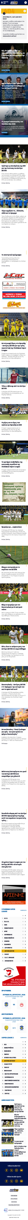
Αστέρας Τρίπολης (6, 101)
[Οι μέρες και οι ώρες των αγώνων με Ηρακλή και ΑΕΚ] (14, 412)
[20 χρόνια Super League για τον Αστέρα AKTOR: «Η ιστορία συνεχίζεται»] (14, 849)
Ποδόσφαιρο (4, 132)
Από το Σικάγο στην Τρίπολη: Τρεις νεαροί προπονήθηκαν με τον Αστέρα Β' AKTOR (13, 85)
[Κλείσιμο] (24, 10)
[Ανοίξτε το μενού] (25, 2)
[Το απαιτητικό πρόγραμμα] (14, 242)
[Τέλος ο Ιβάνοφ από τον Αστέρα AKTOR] (14, 375)
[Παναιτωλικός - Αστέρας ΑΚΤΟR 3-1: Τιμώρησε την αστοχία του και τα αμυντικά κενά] (14, 674)
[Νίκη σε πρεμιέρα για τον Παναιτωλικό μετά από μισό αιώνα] (14, 592)
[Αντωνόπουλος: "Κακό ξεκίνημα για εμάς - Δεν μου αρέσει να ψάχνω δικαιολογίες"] (14, 717)
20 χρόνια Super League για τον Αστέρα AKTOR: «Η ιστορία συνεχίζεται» (14, 864)
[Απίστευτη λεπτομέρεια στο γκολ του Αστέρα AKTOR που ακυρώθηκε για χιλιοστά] (14, 759)
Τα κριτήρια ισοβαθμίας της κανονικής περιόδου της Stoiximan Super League (12, 464)
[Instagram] (16, 1170)
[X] (11, 1181)
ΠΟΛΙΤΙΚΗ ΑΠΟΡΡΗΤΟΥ (14, 1205)
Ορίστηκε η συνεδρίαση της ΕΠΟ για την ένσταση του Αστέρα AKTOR (14, 168)
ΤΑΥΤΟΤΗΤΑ (14, 1202)
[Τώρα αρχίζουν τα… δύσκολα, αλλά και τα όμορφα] (14, 198)
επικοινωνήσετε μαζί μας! (9, 36)
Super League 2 (8, 1038)
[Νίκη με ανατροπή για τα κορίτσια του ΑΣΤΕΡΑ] (14, 555)
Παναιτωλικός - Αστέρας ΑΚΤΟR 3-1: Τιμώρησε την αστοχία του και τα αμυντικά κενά (13, 686)
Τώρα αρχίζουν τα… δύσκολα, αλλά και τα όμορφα (19, 1132)
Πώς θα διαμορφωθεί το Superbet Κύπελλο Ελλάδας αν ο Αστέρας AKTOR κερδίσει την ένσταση (13, 54)
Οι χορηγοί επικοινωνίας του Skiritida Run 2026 (12, 123)
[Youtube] (21, 1170)
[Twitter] (11, 1170)
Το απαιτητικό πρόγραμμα (11, 255)
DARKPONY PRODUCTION (14, 1217)
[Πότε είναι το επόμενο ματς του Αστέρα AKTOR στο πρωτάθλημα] (14, 634)
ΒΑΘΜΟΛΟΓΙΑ (23, 910)
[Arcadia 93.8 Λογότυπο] (14, 3)
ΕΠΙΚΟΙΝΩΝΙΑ (14, 1195)
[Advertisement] (14, 276)
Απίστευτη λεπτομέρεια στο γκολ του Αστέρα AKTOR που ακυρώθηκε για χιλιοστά (14, 773)
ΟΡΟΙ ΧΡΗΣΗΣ (14, 1198)
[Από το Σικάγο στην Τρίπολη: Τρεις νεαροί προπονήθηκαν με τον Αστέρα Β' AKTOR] (8, 1153)
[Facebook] (6, 1170)
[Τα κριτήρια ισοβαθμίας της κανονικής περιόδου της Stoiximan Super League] (14, 450)
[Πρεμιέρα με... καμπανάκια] (14, 515)
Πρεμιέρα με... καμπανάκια (12, 527)
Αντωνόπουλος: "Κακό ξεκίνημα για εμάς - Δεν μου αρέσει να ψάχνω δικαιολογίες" (14, 731)
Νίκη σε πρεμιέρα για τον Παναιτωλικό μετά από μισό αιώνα (12, 607)
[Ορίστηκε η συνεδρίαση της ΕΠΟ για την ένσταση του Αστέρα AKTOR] (14, 153)
